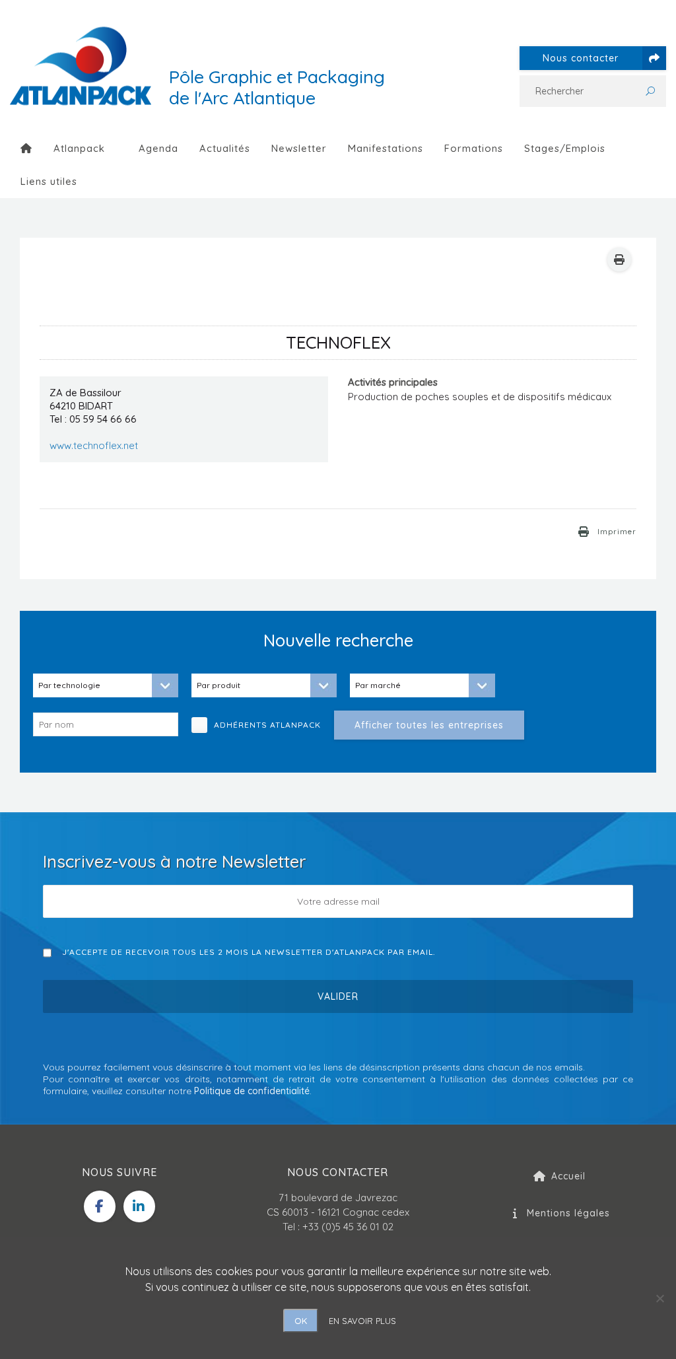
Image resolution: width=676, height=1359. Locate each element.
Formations (473, 148)
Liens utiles (48, 181)
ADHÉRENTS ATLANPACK (272, 725)
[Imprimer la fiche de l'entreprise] (619, 259)
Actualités (224, 148)
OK (300, 1320)
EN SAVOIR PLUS (362, 1320)
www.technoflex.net (94, 445)
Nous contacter (581, 58)
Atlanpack (79, 148)
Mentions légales (568, 1213)
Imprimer (616, 531)
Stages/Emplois (564, 148)
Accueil (568, 1176)
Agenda (158, 148)
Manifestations (385, 148)
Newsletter (299, 148)
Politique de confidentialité (252, 1091)
